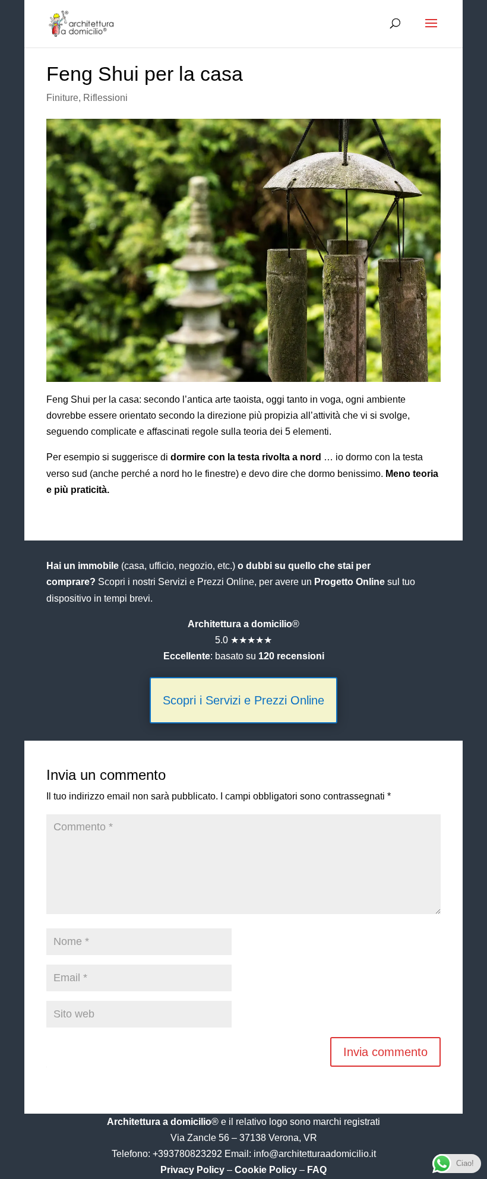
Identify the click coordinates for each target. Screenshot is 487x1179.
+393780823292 (188, 1154)
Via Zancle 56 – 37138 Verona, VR (243, 1138)
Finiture (62, 98)
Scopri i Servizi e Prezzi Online (243, 700)
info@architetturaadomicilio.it (315, 1154)
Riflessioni (105, 98)
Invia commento (385, 1051)
